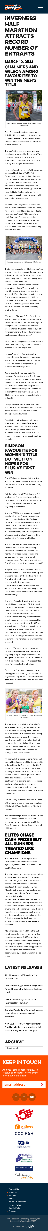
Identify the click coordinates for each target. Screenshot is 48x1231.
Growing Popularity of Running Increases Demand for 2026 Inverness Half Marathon (24, 1013)
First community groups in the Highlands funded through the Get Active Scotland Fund (23, 989)
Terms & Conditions (17, 1202)
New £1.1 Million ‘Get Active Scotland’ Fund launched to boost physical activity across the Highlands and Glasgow (23, 1027)
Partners (12, 1195)
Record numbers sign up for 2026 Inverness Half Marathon (20, 1001)
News (11, 1199)
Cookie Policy (15, 1208)
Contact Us (14, 1189)
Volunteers (13, 1192)
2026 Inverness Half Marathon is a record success (21, 977)
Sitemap (12, 1211)
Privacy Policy (15, 1205)
